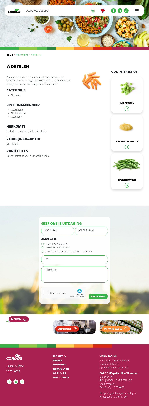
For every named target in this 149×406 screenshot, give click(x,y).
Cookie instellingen (109, 364)
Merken (57, 360)
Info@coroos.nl (107, 383)
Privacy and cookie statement (115, 360)
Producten (22, 55)
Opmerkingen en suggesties (114, 367)
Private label (61, 368)
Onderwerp (49, 239)
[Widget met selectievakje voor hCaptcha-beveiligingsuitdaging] (63, 292)
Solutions (59, 364)
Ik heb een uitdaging (57, 247)
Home (9, 55)
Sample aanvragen (56, 243)
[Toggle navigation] (137, 11)
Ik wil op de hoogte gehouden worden (68, 251)
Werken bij (59, 373)
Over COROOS (61, 377)
